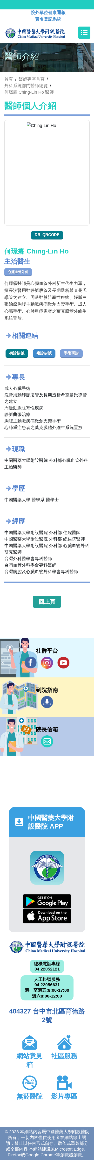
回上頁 (47, 601)
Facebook (31, 663)
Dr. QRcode (47, 235)
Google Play (47, 901)
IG (47, 663)
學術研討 (71, 353)
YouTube (63, 663)
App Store (47, 916)
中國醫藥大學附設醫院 (47, 947)
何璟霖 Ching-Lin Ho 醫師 (29, 92)
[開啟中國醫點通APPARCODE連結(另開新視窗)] (47, 868)
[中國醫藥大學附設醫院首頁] (41, 32)
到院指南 (47, 702)
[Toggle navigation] (84, 33)
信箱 (47, 741)
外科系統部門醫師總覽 (26, 85)
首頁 (8, 79)
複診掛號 (44, 353)
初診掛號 (17, 353)
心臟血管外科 (18, 272)
